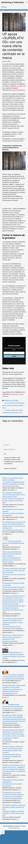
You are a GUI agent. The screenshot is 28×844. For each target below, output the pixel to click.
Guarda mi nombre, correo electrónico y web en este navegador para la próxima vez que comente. (13, 460)
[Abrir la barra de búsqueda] (26, 2)
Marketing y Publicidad (13, 2)
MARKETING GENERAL (11, 400)
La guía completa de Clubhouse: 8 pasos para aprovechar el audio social (13, 405)
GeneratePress (15, 828)
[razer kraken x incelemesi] (14, 834)
